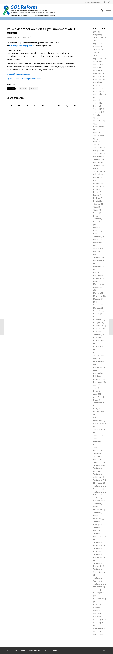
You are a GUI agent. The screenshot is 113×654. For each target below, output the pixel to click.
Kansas (96, 272)
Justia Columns (99, 266)
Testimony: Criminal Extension (97, 515)
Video (95, 610)
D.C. (94, 444)
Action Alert (98, 61)
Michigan (97, 293)
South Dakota (99, 429)
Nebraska (97, 310)
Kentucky (97, 275)
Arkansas (97, 73)
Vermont (96, 607)
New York (97, 328)
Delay (95, 189)
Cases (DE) (97, 91)
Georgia (96, 204)
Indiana (96, 239)
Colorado (97, 174)
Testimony (97, 465)
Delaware (97, 186)
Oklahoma (97, 361)
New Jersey (98, 322)
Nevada (96, 314)
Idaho (95, 227)
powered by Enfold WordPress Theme (43, 650)
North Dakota (98, 346)
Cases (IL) (97, 100)
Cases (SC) (97, 112)
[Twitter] (109, 2)
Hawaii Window (99, 222)
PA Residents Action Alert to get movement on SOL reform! (42, 31)
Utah (95, 604)
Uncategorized (99, 592)
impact (96, 394)
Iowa (95, 251)
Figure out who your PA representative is (24, 78)
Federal (96, 195)
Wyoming (97, 634)
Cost (95, 388)
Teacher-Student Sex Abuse (98, 456)
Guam (95, 210)
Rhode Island (98, 411)
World (95, 631)
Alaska (96, 67)
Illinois (96, 230)
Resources (97, 382)
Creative (96, 183)
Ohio (95, 358)
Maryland (97, 284)
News (95, 337)
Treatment (97, 403)
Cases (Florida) (99, 94)
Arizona (96, 70)
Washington (98, 619)
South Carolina (99, 423)
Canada (96, 82)
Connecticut (98, 177)
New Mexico (98, 325)
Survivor (96, 435)
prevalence (98, 397)
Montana (97, 308)
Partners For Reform (93, 2)
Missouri (96, 299)
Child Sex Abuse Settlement (97, 144)
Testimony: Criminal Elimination (97, 507)
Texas (95, 590)
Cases (96, 85)
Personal (97, 373)
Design (96, 192)
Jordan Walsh (98, 260)
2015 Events (98, 37)
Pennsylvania (24, 37)
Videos (96, 613)
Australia (97, 248)
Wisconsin (97, 628)
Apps (95, 385)
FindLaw (96, 198)
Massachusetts (99, 287)
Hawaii (96, 213)
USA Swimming (99, 598)
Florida (96, 201)
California (97, 79)
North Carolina (99, 340)
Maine (96, 281)
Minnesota (97, 296)
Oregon (96, 364)
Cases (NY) (97, 109)
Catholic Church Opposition (98, 118)
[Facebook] (105, 2)
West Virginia (98, 622)
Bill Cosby (97, 76)
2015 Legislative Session (97, 43)
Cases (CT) (97, 88)
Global (96, 207)
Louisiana (97, 278)
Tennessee (98, 462)
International (98, 242)
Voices (96, 616)
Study (95, 400)
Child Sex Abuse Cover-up (99, 135)
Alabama (97, 64)
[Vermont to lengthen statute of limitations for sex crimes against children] (2, 327)
